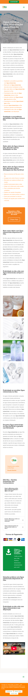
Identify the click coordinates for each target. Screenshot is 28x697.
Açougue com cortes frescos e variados (14, 178)
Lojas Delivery (14, 1)
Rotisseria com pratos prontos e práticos (14, 194)
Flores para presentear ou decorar (12, 196)
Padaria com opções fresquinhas (12, 192)
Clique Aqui (14, 219)
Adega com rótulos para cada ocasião (13, 186)
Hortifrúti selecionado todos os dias (13, 184)
